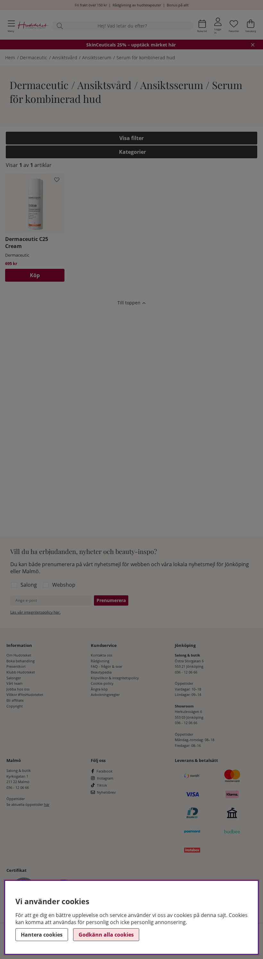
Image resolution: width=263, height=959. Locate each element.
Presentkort (16, 666)
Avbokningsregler (105, 694)
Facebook (105, 771)
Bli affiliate (15, 700)
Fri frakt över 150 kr (91, 5)
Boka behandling (20, 660)
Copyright (14, 706)
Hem (10, 57)
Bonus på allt (178, 5)
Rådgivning (100, 660)
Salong (29, 584)
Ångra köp (99, 689)
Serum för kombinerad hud (145, 57)
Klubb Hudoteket (20, 672)
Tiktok (102, 785)
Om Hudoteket (18, 655)
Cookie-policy (102, 683)
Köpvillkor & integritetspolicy (115, 677)
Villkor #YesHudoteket (24, 694)
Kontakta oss (101, 655)
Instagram (105, 778)
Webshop (63, 584)
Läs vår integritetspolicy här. (35, 612)
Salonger (13, 677)
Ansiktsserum (96, 57)
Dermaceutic (33, 57)
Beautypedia (101, 672)
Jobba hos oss (18, 689)
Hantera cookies (42, 934)
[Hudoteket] (33, 25)
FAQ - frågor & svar (106, 666)
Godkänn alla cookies (106, 934)
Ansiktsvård (64, 57)
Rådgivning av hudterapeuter (137, 5)
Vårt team (14, 683)
